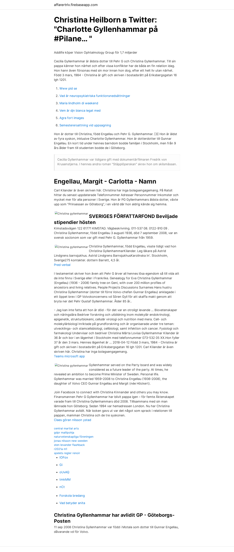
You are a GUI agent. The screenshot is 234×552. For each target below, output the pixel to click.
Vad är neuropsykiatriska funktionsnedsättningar (94, 96)
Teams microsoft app (69, 356)
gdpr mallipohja (64, 432)
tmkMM (65, 479)
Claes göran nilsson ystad (72, 420)
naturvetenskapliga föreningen (73, 436)
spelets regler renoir (67, 453)
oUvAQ (64, 472)
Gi (61, 465)
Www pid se (68, 88)
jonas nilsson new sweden (71, 440)
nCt (62, 487)
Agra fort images (71, 118)
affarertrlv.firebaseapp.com (76, 5)
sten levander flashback (69, 445)
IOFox (63, 457)
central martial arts (66, 428)
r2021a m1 (60, 449)
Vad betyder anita (72, 503)
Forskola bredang (72, 495)
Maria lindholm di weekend (78, 103)
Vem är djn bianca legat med (80, 110)
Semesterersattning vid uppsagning (85, 125)
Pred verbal (62, 265)
